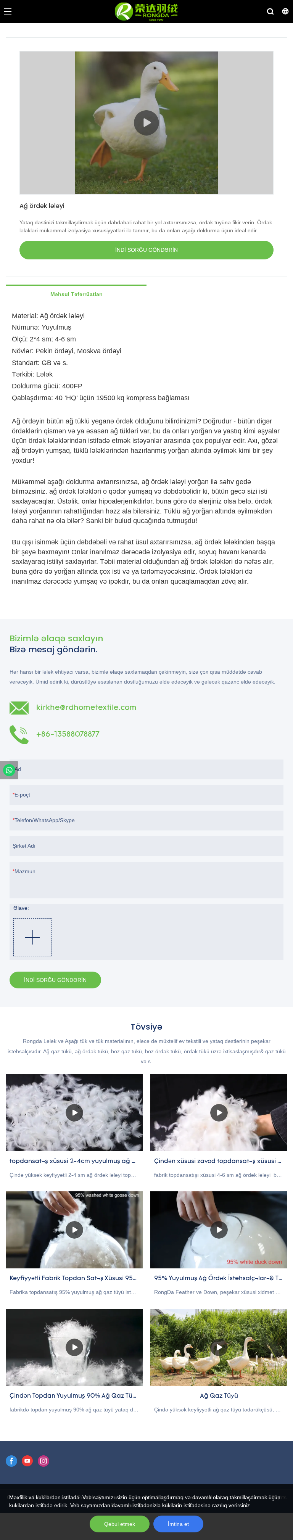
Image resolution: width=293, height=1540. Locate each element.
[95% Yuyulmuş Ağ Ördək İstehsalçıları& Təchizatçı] (218, 1229)
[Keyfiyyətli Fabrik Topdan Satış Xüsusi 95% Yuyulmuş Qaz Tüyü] (74, 1229)
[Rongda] (9, 770)
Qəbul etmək (119, 1524)
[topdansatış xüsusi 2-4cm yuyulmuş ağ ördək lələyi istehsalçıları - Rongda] (74, 1112)
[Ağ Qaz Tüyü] (218, 1347)
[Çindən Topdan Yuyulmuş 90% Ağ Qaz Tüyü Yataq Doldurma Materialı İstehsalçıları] (74, 1347)
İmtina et (178, 1524)
